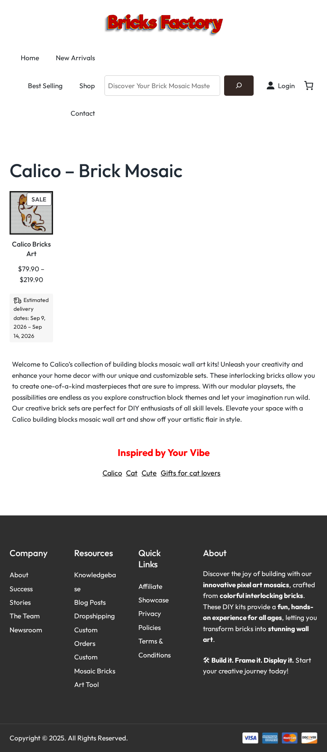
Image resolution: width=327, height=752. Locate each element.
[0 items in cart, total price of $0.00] (308, 85)
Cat (132, 473)
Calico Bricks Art (31, 249)
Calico (112, 473)
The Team (25, 616)
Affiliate (150, 586)
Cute (149, 473)
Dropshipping (94, 616)
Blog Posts (90, 602)
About (19, 574)
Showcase (153, 600)
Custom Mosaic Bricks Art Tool (94, 671)
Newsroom (26, 630)
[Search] (239, 85)
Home (30, 57)
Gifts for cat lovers (191, 473)
